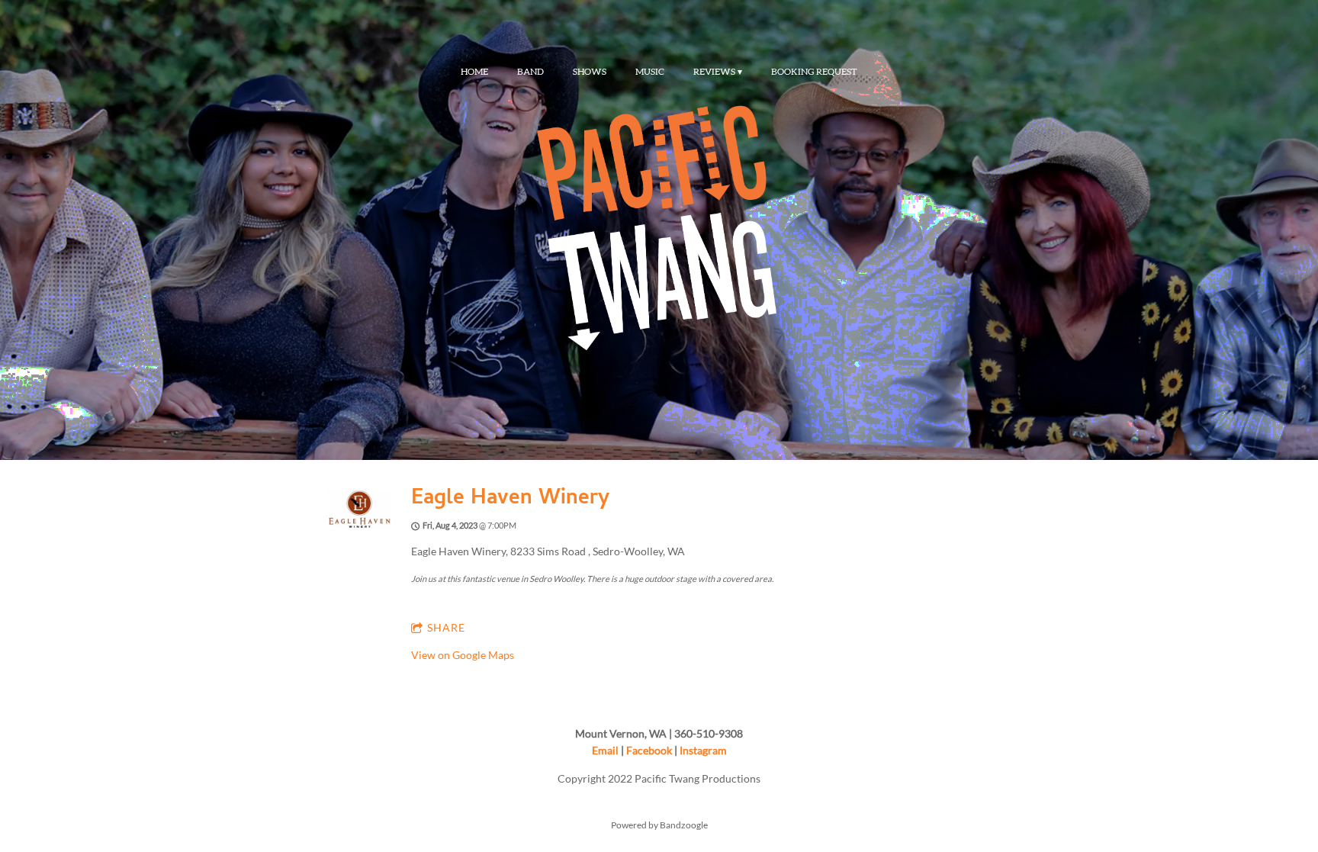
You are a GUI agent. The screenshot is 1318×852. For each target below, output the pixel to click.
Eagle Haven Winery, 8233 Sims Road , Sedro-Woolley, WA (548, 551)
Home (474, 71)
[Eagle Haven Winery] (359, 526)
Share (446, 627)
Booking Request (814, 71)
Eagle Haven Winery (510, 499)
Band (530, 71)
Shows (589, 71)
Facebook (649, 750)
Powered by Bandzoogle (659, 824)
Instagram (703, 750)
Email (605, 750)
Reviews (714, 71)
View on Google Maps (462, 654)
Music (649, 71)
